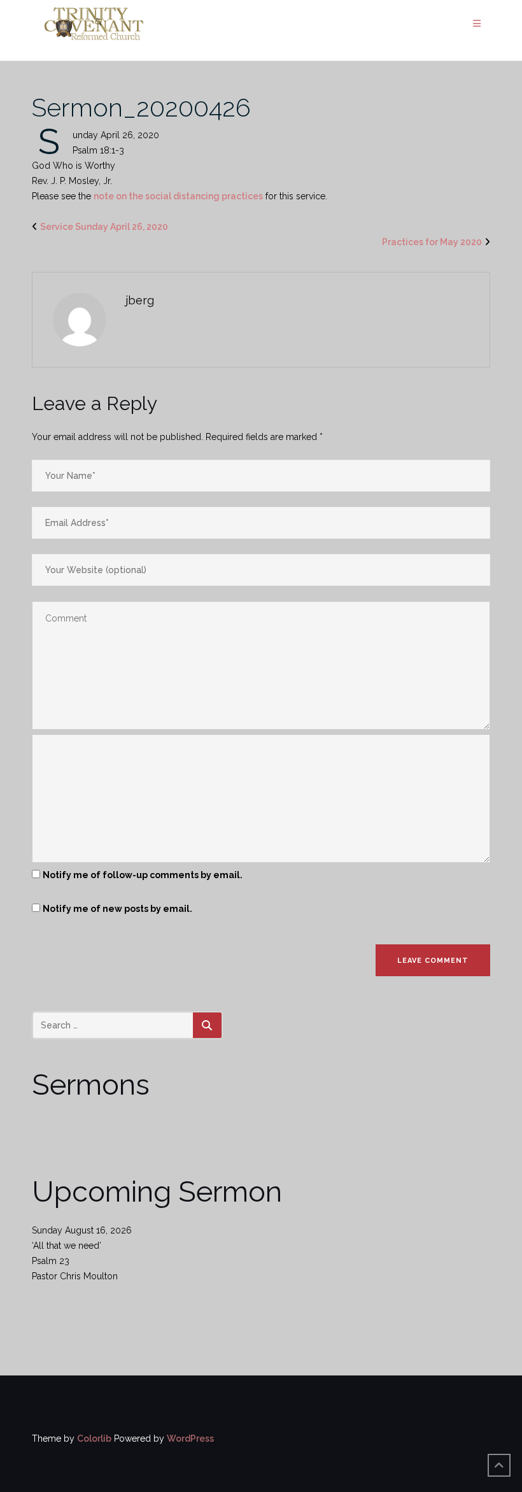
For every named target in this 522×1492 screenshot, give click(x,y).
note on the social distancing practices (178, 196)
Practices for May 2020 (432, 242)
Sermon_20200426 (141, 107)
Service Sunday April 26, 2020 (104, 227)
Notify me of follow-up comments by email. (143, 875)
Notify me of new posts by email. (117, 909)
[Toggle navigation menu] (477, 24)
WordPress (190, 1438)
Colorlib (94, 1438)
